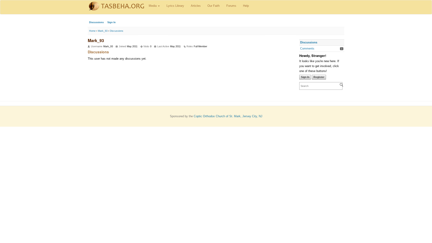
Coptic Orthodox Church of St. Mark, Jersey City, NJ (228, 116)
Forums (231, 5)
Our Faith (213, 5)
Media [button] (153, 5)
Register (318, 77)
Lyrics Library (175, 5)
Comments (307, 48)
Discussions (96, 22)
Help (246, 5)
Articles (196, 5)
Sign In (111, 22)
